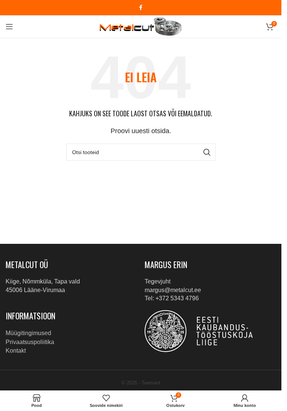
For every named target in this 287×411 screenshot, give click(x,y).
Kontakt (16, 350)
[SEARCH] (207, 152)
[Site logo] (140, 26)
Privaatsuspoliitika (30, 342)
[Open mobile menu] (9, 26)
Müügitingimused (28, 333)
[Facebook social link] (140, 8)
